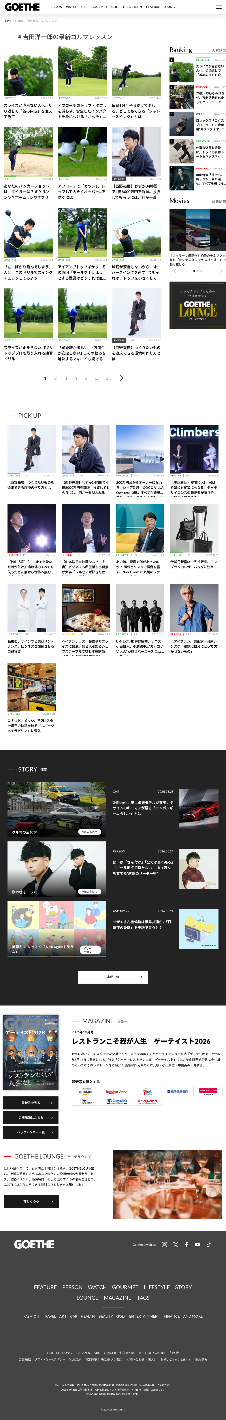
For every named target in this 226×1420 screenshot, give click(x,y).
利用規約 (75, 1359)
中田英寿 (184, 1065)
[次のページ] (120, 378)
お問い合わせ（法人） (176, 1359)
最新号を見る (31, 1103)
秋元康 (154, 1065)
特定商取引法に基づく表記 (103, 1359)
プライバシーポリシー (50, 1359)
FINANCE (172, 1316)
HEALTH (88, 1316)
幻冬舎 (174, 1353)
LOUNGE (170, 7)
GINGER (110, 1353)
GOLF (115, 7)
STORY (183, 1287)
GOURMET (99, 7)
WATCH (71, 7)
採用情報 (201, 1359)
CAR (84, 7)
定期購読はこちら (31, 1117)
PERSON (56, 7)
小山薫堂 (168, 1065)
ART (62, 1316)
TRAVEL (49, 1316)
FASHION (31, 1316)
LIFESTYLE (131, 7)
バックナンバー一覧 (31, 1132)
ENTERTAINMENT (144, 1316)
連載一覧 (113, 977)
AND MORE (193, 1316)
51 (108, 378)
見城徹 (198, 1065)
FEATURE (153, 7)
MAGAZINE (118, 1297)
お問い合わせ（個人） (141, 1359)
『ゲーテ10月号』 (199, 1054)
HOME (8, 21)
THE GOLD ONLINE (152, 1353)
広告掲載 (25, 1359)
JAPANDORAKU (88, 1353)
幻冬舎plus (127, 1353)
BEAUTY (105, 1316)
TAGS (143, 1297)
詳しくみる (31, 1201)
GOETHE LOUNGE (60, 1353)
